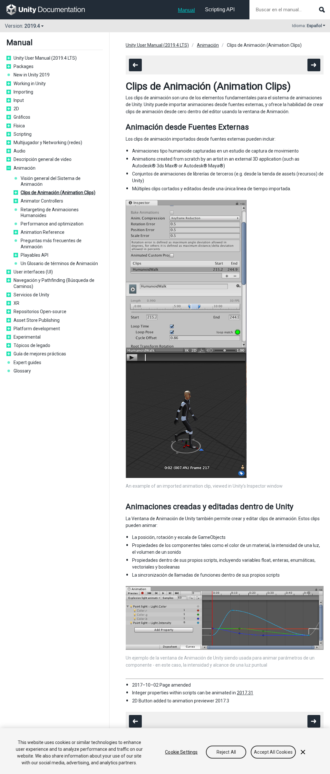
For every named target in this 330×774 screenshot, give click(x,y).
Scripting (23, 134)
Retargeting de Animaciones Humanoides (50, 212)
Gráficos (22, 117)
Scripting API (220, 9)
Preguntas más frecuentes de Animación (51, 243)
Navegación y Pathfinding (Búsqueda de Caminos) (54, 283)
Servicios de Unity (31, 294)
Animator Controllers (42, 200)
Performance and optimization (52, 223)
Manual (186, 10)
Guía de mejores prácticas (40, 353)
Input (19, 100)
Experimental (27, 337)
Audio (19, 151)
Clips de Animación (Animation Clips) (58, 192)
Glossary (22, 370)
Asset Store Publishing (37, 320)
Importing (23, 91)
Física (19, 125)
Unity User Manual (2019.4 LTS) (45, 58)
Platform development (37, 328)
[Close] (303, 752)
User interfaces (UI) (33, 271)
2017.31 (245, 692)
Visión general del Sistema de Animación (51, 181)
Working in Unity (30, 83)
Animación (24, 168)
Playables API (34, 255)
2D (16, 108)
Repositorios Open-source (40, 311)
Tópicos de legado (32, 345)
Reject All (226, 752)
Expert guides (27, 362)
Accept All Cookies (273, 752)
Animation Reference (42, 232)
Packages (24, 66)
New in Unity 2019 (32, 74)
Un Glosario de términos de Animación (59, 263)
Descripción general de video (43, 159)
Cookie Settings (181, 752)
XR (16, 303)
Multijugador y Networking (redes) (48, 142)
